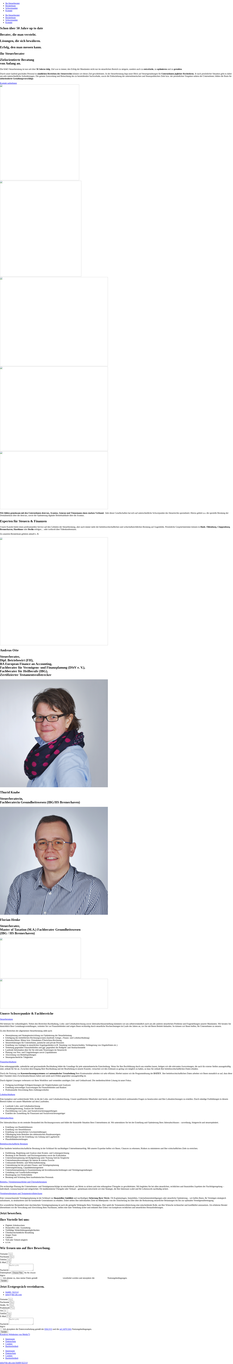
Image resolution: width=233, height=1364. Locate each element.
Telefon (3, 1259)
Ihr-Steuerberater (12, 3)
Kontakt (8, 10)
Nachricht (4, 1270)
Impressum (10, 1339)
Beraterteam (10, 6)
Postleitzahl (5, 1308)
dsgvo (2, 1275)
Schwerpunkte (11, 8)
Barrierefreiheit (11, 1346)
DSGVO (48, 1329)
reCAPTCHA (65, 1329)
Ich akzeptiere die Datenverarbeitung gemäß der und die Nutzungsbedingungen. (47, 1329)
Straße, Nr (4, 1305)
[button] (6, 1019)
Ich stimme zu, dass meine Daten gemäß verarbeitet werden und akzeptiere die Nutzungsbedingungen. (65, 1278)
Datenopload (5, 1272)
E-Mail (3, 1262)
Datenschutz (10, 1341)
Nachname (5, 1257)
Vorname (4, 1254)
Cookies (8, 1344)
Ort (1, 1311)
